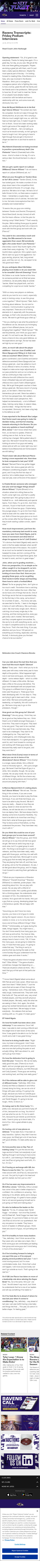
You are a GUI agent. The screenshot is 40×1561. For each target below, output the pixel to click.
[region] (20, 1534)
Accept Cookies (20, 1557)
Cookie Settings (20, 1544)
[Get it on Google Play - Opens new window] (27, 1495)
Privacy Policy (10, 1540)
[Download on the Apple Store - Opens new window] (12, 1495)
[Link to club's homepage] (4, 14)
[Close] (37, 1511)
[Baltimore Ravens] (20, 1505)
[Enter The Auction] (20, 1442)
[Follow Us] (20, 1461)
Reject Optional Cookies (20, 1550)
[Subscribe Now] (20, 1403)
